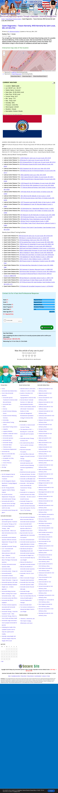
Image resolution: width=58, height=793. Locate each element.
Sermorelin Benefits (7, 573)
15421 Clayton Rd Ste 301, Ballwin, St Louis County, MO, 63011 (37, 177)
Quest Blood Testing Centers (13, 19)
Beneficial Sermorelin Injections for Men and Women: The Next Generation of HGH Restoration (28, 474)
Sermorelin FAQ (5, 451)
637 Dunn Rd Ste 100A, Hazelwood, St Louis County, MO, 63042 (37, 185)
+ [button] (4, 52)
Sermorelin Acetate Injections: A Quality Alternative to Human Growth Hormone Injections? (28, 544)
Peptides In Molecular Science (10, 433)
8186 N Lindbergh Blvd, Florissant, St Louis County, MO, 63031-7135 (37, 250)
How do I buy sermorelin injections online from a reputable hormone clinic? (26, 528)
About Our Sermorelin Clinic (8, 453)
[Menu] (53, 3)
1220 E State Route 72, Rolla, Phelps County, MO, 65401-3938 (35, 280)
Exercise (5, 409)
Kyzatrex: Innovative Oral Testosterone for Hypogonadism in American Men (28, 395)
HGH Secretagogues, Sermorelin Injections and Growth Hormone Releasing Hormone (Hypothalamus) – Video (27, 465)
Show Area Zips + (27, 76)
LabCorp (14, 72)
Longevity (5, 429)
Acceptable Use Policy (8, 458)
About (48, 676)
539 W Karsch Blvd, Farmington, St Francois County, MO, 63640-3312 (37, 271)
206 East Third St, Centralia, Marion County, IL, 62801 (35, 221)
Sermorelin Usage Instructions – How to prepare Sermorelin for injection (9, 623)
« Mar (2, 661)
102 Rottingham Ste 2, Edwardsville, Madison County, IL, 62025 (37, 208)
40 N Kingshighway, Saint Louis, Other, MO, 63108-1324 (34, 240)
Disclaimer (20, 790)
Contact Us (4, 465)
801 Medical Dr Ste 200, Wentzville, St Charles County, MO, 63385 (38, 215)
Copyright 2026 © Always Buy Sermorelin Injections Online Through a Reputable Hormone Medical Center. (25, 669)
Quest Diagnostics (17, 74)
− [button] (4, 54)
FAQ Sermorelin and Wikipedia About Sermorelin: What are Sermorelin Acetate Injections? (27, 519)
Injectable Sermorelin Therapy (9, 546)
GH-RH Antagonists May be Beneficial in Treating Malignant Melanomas (9, 483)
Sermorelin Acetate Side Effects (9, 598)
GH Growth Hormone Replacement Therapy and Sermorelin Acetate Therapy (9, 497)
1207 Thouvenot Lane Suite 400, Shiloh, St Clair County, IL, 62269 (38, 202)
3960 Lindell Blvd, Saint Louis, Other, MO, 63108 (33, 175)
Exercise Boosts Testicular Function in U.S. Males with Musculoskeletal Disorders (26, 402)
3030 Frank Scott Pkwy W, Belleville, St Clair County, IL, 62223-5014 (37, 248)
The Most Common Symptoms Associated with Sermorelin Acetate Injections (9, 607)
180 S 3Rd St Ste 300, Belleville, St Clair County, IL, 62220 (35, 196)
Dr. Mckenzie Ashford (13, 31)
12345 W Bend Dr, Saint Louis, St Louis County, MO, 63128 (35, 158)
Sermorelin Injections (8, 438)
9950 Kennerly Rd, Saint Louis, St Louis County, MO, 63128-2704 (35, 236)
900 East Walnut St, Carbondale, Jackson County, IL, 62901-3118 (36, 278)
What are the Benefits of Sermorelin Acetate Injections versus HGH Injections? (27, 569)
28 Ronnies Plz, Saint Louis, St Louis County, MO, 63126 (34, 160)
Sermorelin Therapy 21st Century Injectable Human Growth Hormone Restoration (27, 503)
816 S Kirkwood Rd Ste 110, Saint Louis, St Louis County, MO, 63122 (37, 162)
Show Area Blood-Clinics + (40, 76)
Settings (15, 791)
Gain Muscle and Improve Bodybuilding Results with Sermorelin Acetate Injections (27, 551)
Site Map (4, 467)
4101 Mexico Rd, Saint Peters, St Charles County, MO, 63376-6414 (36, 254)
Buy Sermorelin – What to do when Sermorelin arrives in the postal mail (9, 533)
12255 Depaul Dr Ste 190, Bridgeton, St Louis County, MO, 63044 (38, 183)
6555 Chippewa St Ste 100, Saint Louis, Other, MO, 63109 (35, 168)
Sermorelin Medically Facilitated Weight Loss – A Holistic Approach (9, 587)
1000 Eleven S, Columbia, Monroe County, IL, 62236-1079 (34, 238)
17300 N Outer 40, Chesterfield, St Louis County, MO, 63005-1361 (36, 244)
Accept (51, 790)
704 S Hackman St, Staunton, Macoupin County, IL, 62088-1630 (36, 269)
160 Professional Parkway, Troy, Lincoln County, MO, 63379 (36, 217)
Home (3, 19)
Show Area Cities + (16, 76)
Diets (4, 406)
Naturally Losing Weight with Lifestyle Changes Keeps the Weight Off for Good (9, 638)
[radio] (23, 356)
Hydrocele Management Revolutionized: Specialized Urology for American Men (26, 416)
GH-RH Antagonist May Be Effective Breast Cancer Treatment (8, 476)
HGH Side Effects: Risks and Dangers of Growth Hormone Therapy (27, 456)
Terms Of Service (7, 462)
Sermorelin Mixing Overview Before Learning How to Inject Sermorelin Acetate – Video (9, 593)
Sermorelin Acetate (7, 435)
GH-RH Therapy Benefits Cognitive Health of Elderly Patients (8, 490)
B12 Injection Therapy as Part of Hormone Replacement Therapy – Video (9, 526)
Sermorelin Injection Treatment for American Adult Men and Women (10, 400)
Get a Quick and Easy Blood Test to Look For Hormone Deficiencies (27, 445)
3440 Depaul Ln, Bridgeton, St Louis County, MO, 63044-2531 (35, 246)
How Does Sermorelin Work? (27, 539)
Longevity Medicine (7, 431)
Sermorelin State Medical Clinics (9, 391)
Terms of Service (26, 790)
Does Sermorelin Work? (26, 524)
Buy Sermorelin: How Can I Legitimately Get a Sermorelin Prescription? (27, 535)
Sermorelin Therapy (8, 442)
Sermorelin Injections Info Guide (9, 582)
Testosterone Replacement (9, 449)
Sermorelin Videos (7, 444)
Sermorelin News (7, 440)
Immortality (6, 420)
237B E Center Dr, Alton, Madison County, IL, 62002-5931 (34, 259)
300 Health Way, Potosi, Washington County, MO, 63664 (35, 219)
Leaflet (43, 70)
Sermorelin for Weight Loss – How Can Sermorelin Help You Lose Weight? (27, 558)
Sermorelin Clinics (7, 404)
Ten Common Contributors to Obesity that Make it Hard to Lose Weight (27, 609)
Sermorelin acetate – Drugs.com (9, 571)
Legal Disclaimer (7, 456)
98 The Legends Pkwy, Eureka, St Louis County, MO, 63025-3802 (36, 242)
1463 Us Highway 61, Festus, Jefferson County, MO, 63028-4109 (36, 252)
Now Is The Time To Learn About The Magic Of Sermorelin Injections (9, 560)
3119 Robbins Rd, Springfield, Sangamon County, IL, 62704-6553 (36, 286)
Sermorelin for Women (7, 575)
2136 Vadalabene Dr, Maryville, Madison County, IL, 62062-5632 (36, 257)
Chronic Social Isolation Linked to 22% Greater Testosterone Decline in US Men (28, 409)
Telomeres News (7, 447)
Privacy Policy (6, 460)
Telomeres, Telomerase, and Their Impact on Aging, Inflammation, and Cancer (27, 621)
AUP (39, 790)
